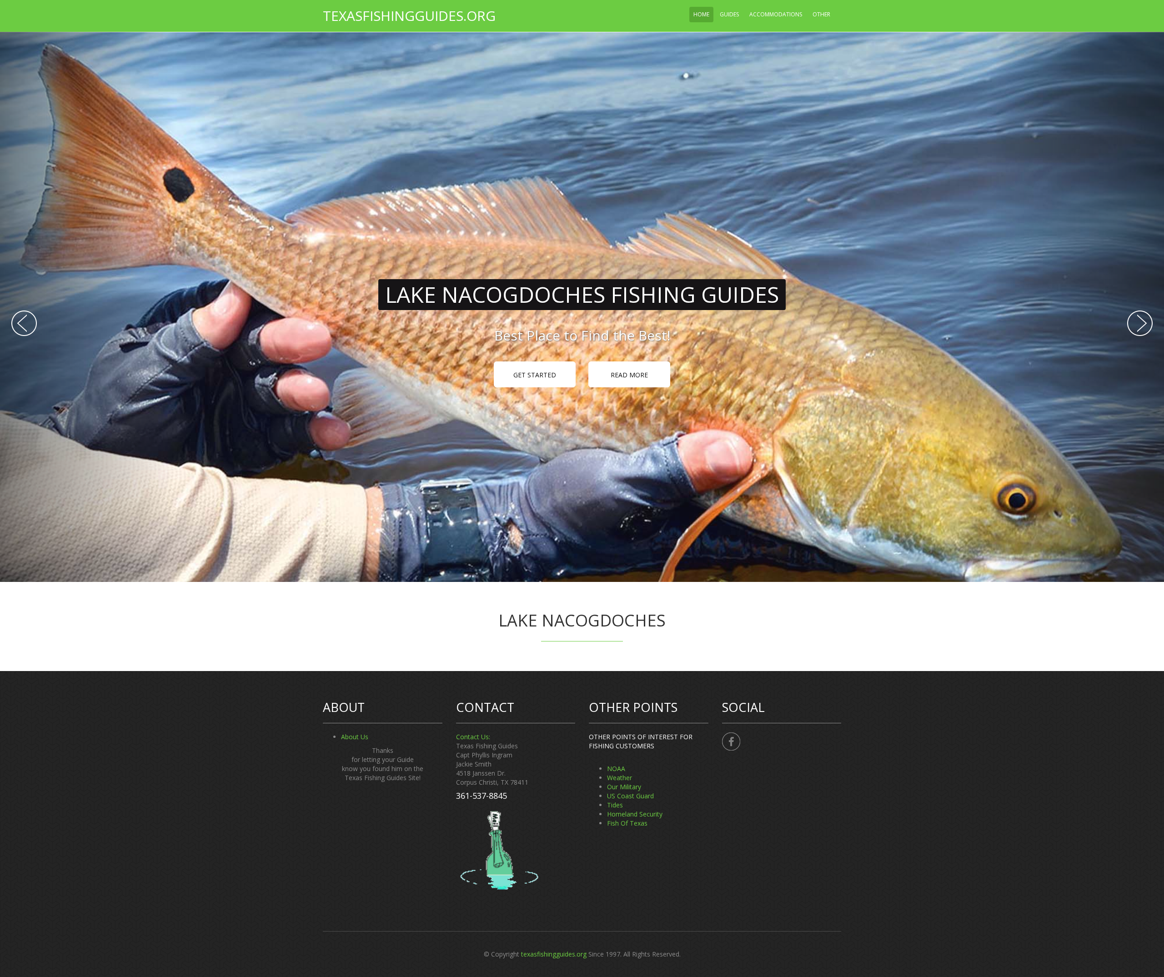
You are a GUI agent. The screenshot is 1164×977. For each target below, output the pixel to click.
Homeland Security (634, 814)
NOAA (616, 768)
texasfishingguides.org (409, 15)
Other (821, 14)
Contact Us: (473, 736)
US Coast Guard (630, 796)
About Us (354, 736)
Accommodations (775, 14)
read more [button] (629, 375)
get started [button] (534, 375)
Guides (729, 14)
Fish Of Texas (627, 823)
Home (701, 14)
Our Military (624, 786)
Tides (615, 805)
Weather (619, 777)
